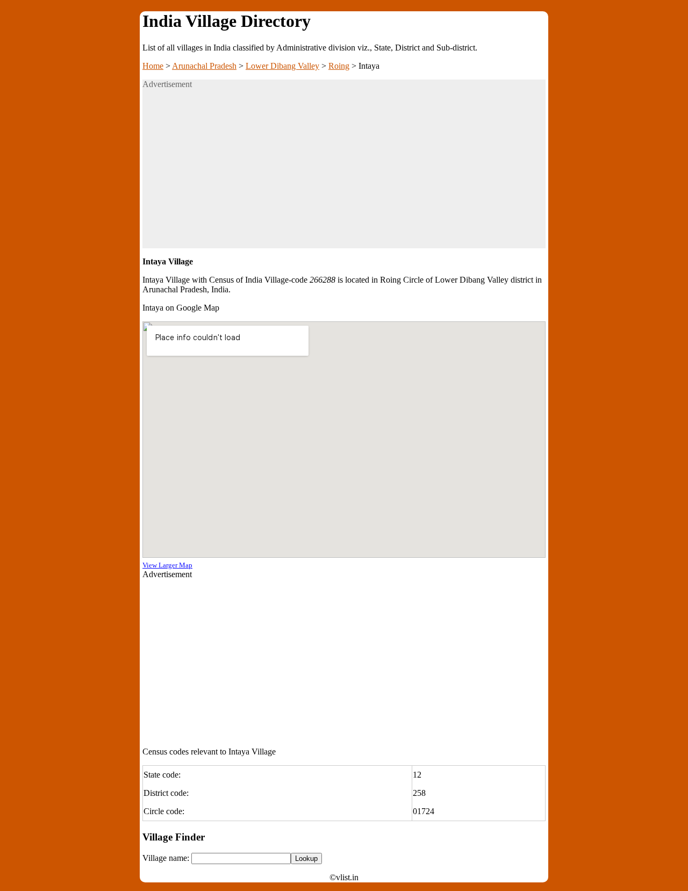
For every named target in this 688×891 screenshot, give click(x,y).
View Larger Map (167, 565)
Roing (338, 65)
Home (152, 65)
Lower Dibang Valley (282, 65)
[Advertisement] (344, 173)
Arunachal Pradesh (204, 65)
